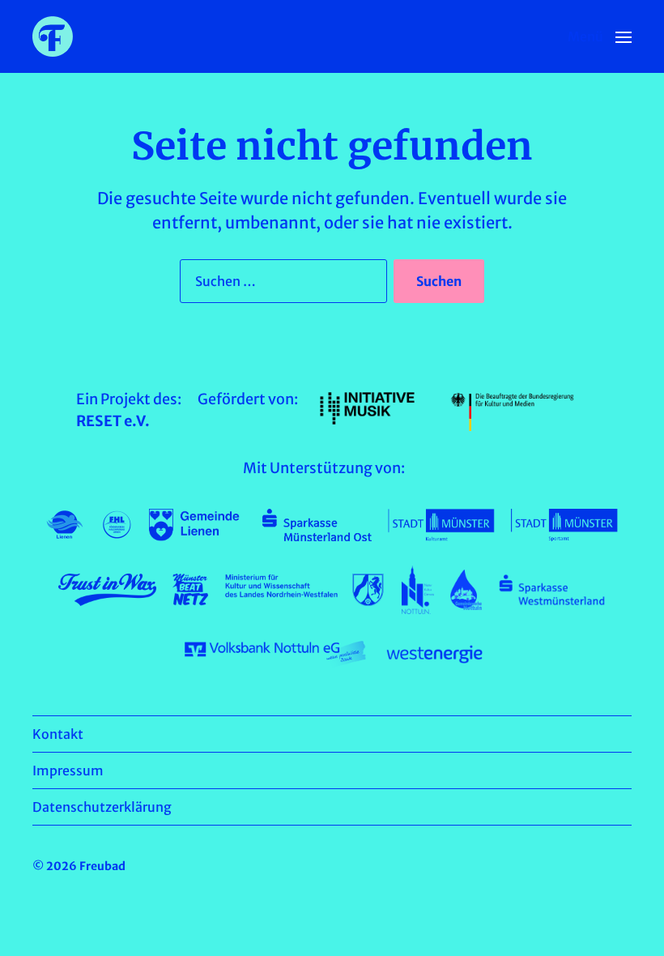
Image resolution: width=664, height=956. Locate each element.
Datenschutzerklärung (102, 807)
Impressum (68, 770)
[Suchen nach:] (280, 284)
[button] (599, 36)
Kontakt (57, 734)
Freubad (102, 866)
